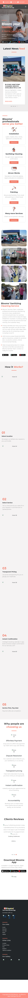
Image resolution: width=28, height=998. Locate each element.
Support (4, 948)
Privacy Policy (5, 945)
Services (4, 929)
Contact (4, 943)
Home (3, 927)
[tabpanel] (14, 80)
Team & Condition (6, 950)
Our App (4, 930)
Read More (8, 99)
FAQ (3, 946)
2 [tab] (13, 106)
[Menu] (25, 6)
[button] (13, 142)
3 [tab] (16, 854)
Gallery (4, 934)
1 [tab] (11, 106)
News (3, 932)
